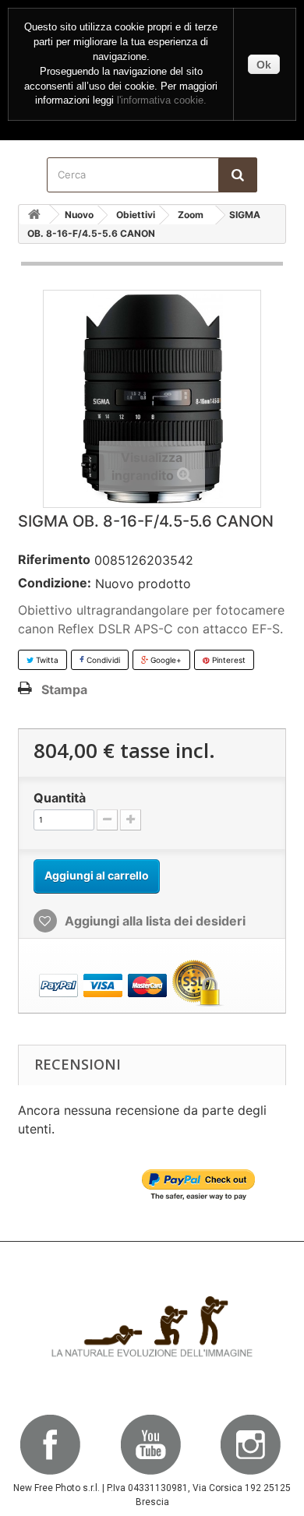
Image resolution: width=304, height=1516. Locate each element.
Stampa (64, 689)
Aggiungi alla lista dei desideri (154, 921)
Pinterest (228, 660)
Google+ (165, 660)
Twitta (46, 660)
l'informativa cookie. (162, 100)
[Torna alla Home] (34, 214)
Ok (263, 64)
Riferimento (54, 559)
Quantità (60, 797)
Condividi (102, 660)
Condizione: (54, 582)
